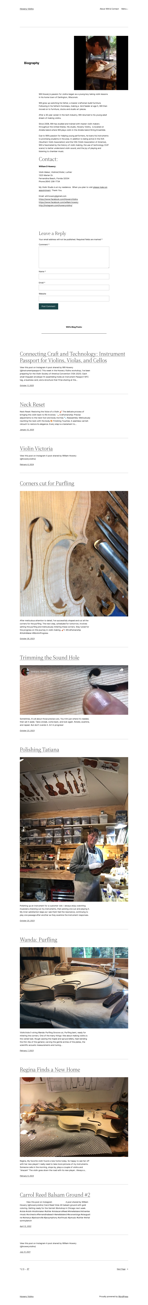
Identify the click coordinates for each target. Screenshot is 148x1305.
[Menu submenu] (127, 9)
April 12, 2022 (25, 1226)
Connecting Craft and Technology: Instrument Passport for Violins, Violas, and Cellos (72, 356)
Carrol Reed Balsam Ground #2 (55, 1194)
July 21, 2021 (25, 1252)
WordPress (123, 1296)
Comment (44, 244)
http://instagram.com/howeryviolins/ (55, 205)
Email (42, 283)
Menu (124, 9)
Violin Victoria (36, 448)
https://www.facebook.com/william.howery (58, 202)
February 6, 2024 (27, 464)
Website (42, 294)
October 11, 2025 (27, 385)
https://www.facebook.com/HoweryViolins (58, 199)
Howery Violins (27, 9)
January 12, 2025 (27, 430)
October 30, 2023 (27, 638)
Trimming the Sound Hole (49, 657)
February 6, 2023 (27, 1176)
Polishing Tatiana (39, 749)
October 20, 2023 (27, 921)
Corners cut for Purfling (47, 483)
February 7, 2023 (27, 1050)
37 (28, 1269)
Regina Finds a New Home (50, 1069)
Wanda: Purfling (38, 939)
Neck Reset (32, 404)
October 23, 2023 (27, 730)
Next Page (122, 1269)
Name (42, 271)
